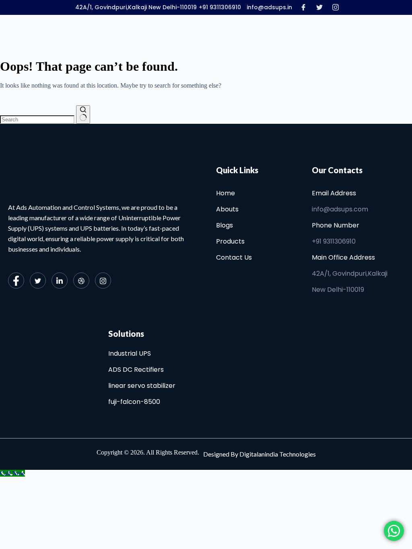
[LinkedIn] (60, 280)
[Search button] (83, 114)
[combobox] (37, 119)
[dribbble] (81, 280)
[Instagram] (335, 6)
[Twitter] (319, 6)
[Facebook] (303, 6)
